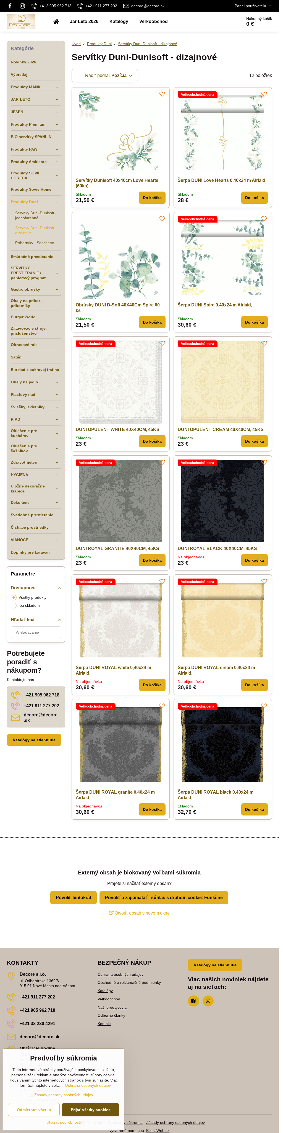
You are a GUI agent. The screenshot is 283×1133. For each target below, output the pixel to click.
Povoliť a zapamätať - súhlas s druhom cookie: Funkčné (164, 897)
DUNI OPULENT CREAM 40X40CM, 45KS (221, 429)
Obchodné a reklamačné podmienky (129, 982)
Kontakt (104, 1023)
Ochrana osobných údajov (120, 974)
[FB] (11, 6)
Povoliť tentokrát (73, 897)
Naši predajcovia (112, 1007)
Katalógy (105, 991)
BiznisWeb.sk (157, 1130)
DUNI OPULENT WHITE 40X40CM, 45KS (117, 429)
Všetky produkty (32, 597)
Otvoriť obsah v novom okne (142, 913)
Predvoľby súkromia (125, 1122)
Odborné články (111, 1015)
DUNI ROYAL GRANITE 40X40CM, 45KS (117, 548)
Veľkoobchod (109, 999)
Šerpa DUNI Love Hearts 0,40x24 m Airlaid (221, 180)
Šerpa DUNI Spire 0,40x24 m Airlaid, (215, 305)
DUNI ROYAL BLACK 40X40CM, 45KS (217, 548)
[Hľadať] (222, 21)
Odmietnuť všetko (34, 1110)
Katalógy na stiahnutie (34, 740)
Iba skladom (29, 605)
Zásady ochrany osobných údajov (175, 1122)
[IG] (22, 6)
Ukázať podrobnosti (63, 1122)
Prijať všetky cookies (91, 1110)
